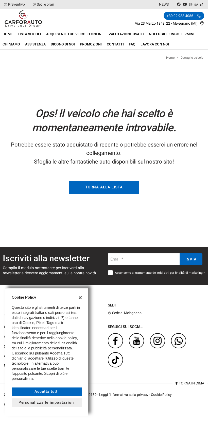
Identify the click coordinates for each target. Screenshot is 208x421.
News (164, 4)
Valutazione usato (126, 34)
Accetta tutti (46, 391)
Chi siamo (11, 44)
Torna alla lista (104, 187)
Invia (191, 259)
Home (8, 34)
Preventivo (16, 4)
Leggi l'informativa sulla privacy (123, 395)
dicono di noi (63, 44)
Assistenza (35, 44)
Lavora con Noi (155, 44)
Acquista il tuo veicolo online (74, 34)
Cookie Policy (161, 395)
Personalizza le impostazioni (47, 402)
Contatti (115, 44)
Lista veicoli (29, 34)
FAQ (132, 44)
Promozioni (91, 44)
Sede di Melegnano (126, 313)
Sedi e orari (45, 4)
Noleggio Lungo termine (172, 34)
